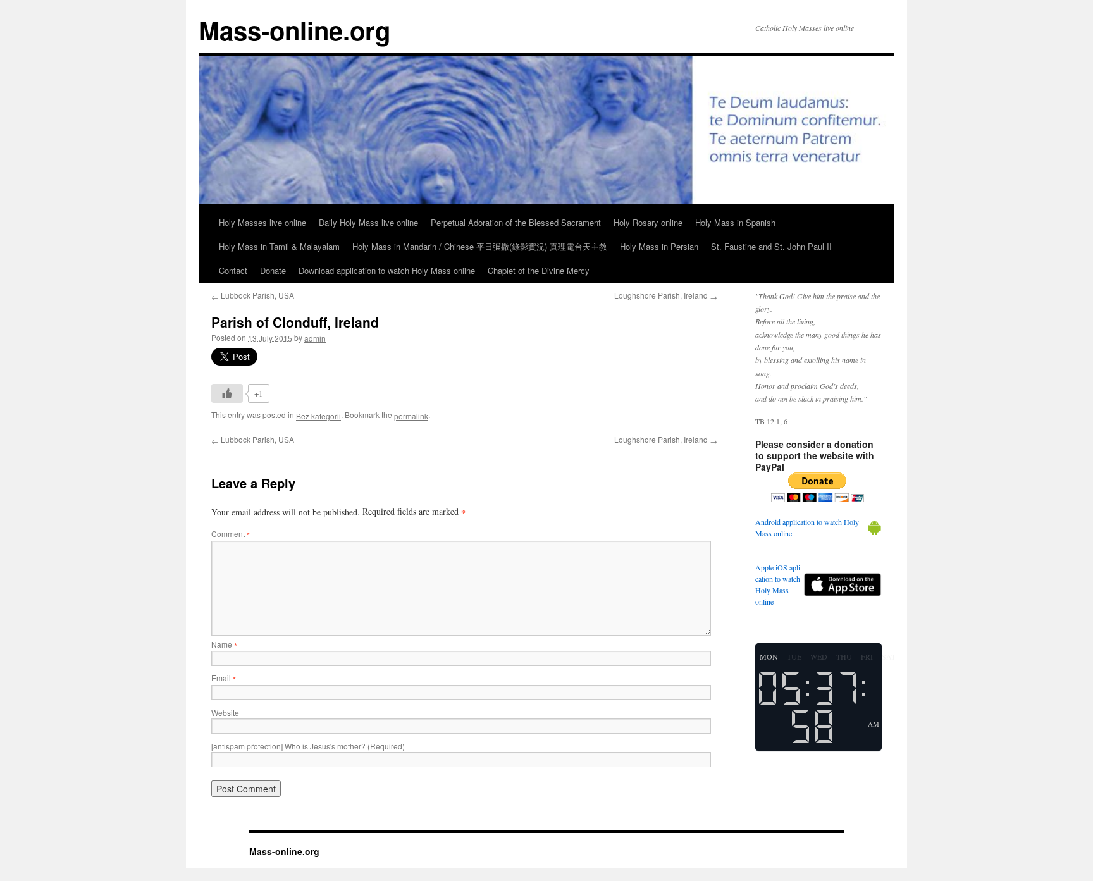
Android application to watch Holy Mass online (807, 527)
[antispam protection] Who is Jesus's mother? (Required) (308, 746)
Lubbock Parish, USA (252, 295)
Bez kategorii (318, 415)
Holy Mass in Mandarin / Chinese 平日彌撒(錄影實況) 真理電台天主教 (479, 246)
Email (223, 677)
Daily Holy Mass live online (368, 222)
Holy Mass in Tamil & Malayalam (279, 246)
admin (315, 338)
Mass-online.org (294, 30)
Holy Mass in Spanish (735, 222)
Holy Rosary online (648, 222)
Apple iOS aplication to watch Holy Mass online (779, 584)
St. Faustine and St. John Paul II (771, 246)
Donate (273, 270)
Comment (230, 533)
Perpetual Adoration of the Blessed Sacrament (516, 222)
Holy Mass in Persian (659, 246)
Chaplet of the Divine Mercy (539, 270)
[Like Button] (227, 393)
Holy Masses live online (262, 222)
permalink (411, 415)
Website (225, 712)
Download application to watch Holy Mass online (387, 270)
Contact (233, 270)
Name (224, 644)
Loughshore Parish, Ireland (665, 295)
